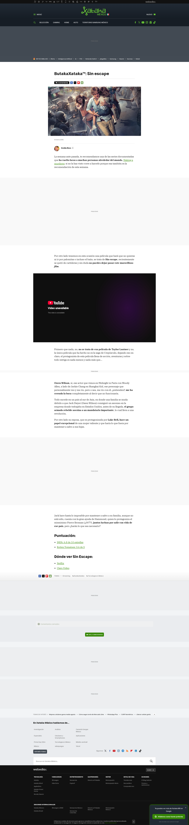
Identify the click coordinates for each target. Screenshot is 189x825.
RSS (127, 750)
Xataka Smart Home (38, 790)
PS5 (81, 59)
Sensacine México (76, 808)
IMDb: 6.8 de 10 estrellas (70, 542)
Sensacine (73, 780)
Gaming (56, 22)
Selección (44, 22)
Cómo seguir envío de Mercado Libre (91, 714)
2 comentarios (63, 83)
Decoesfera (128, 783)
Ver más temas (40, 752)
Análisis (58, 729)
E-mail (82, 82)
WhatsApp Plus (112, 714)
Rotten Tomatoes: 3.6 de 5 (71, 547)
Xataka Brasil (38, 811)
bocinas (130, 59)
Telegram (123, 750)
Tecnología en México (95, 576)
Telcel (78, 746)
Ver (95, 634)
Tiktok (154, 22)
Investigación (39, 729)
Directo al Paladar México (94, 809)
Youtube (143, 22)
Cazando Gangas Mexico (82, 730)
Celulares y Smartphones (60, 737)
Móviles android (81, 742)
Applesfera (37, 786)
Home (66, 22)
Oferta (53, 59)
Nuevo (149, 14)
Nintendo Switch (91, 59)
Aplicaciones (80, 736)
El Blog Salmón (147, 780)
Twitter (139, 22)
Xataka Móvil (38, 783)
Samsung (113, 59)
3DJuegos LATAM (57, 808)
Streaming (66, 576)
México (36, 746)
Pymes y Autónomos (145, 784)
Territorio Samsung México (95, 22)
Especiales (38, 736)
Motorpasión (110, 780)
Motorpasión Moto (112, 783)
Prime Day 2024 (39, 742)
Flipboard (78, 82)
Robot (138, 59)
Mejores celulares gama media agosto (62, 714)
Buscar (151, 761)
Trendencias (128, 780)
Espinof (72, 783)
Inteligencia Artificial (65, 59)
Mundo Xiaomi (39, 794)
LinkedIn (136, 750)
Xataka (36, 780)
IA (75, 59)
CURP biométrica (127, 714)
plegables (103, 59)
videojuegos (59, 746)
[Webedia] (40, 769)
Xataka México (95, 11)
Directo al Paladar (94, 780)
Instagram (146, 22)
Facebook (135, 22)
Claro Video (63, 568)
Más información (111, 823)
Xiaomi (121, 59)
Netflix (60, 563)
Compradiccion (129, 786)
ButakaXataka (79, 576)
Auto (76, 22)
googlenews (150, 22)
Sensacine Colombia (73, 812)
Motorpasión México (110, 809)
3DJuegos (55, 780)
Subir (149, 770)
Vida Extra (55, 783)
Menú (39, 14)
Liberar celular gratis (143, 714)
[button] (67, 148)
